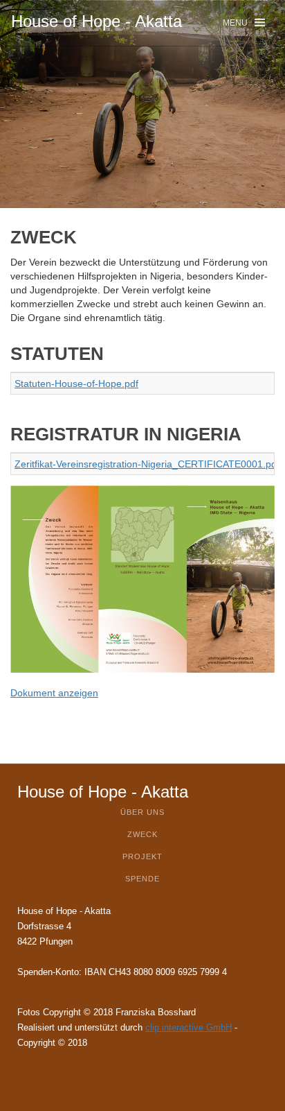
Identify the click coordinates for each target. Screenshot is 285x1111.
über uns (142, 812)
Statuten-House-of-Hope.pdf (76, 383)
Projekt (142, 856)
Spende (142, 879)
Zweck (142, 834)
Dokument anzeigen (54, 692)
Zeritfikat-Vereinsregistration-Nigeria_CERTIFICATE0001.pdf (147, 464)
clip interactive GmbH (188, 1027)
